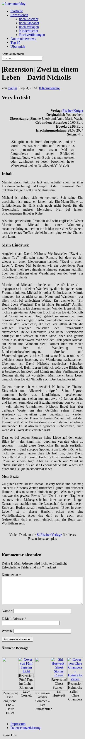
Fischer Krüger (73, 111)
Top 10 (15, 42)
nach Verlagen (29, 27)
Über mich (17, 46)
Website (7, 631)
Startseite (16, 11)
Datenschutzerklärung (25, 728)
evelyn (12, 88)
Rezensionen (19, 15)
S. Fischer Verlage (49, 535)
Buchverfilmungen (32, 35)
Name (7, 611)
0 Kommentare (49, 88)
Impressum (18, 724)
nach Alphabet (29, 23)
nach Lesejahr (28, 19)
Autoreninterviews (23, 38)
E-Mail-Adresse (14, 619)
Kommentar (11, 575)
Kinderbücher (28, 31)
